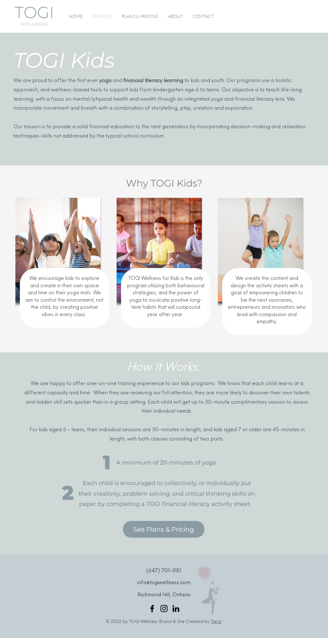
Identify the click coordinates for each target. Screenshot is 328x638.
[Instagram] (164, 608)
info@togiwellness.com (164, 583)
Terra (216, 622)
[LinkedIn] (176, 608)
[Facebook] (152, 608)
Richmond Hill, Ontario (164, 595)
